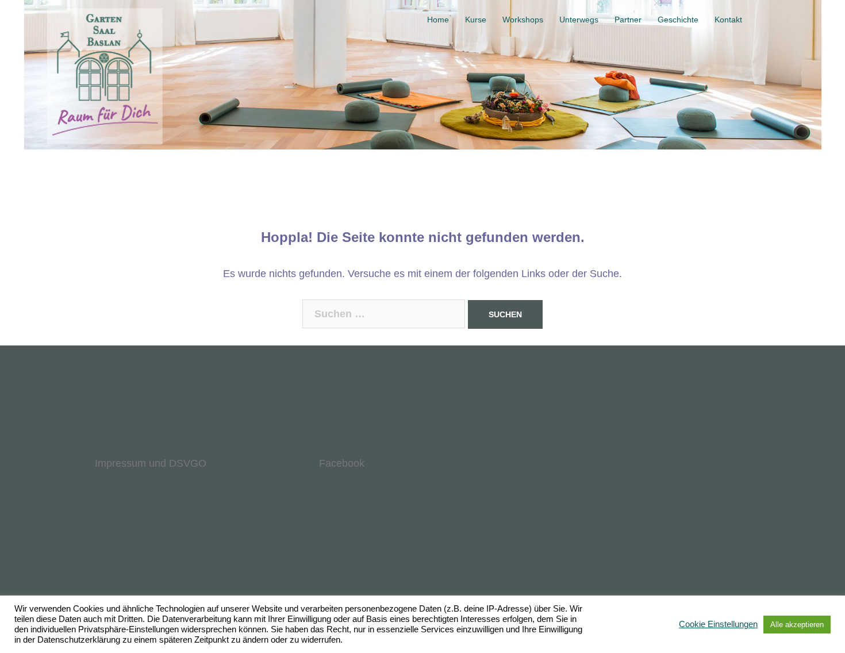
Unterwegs (578, 19)
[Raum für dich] (96, 20)
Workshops (522, 19)
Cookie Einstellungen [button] (718, 624)
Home (438, 19)
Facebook (341, 463)
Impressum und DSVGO (150, 463)
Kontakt (728, 19)
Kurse (475, 19)
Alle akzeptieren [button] (797, 624)
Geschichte (678, 19)
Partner (628, 19)
